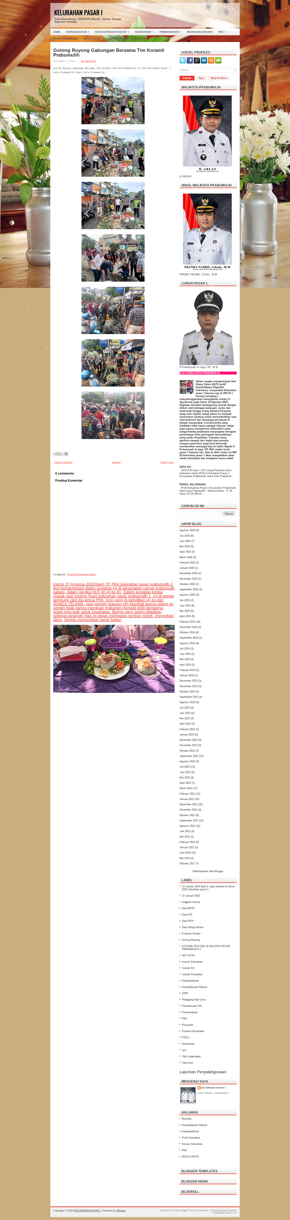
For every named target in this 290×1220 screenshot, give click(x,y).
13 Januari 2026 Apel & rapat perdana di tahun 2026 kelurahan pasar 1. (208, 888)
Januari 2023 (187, 734)
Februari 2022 (187, 793)
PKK (222, 31)
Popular (187, 78)
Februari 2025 (187, 621)
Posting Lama (166, 462)
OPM (185, 993)
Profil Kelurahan (65, 38)
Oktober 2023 (187, 691)
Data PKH (187, 920)
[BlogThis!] (59, 454)
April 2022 (185, 782)
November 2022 (188, 745)
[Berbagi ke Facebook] (66, 454)
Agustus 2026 (187, 530)
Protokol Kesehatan (193, 1031)
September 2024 (189, 637)
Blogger (218, 871)
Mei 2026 (185, 546)
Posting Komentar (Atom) (81, 574)
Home (56, 32)
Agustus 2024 (187, 643)
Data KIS (187, 914)
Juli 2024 (185, 648)
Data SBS (142, 38)
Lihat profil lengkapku (212, 1093)
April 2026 (185, 551)
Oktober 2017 (187, 863)
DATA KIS (185, 466)
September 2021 (189, 820)
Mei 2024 (185, 659)
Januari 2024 (187, 675)
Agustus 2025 (187, 594)
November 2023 (188, 686)
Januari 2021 (187, 847)
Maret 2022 (186, 788)
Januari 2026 (187, 567)
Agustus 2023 (187, 702)
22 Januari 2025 (191, 895)
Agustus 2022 (187, 761)
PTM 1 (186, 1037)
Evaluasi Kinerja (191, 933)
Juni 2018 (185, 852)
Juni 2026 (185, 541)
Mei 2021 (185, 836)
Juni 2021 (185, 831)
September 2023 (189, 696)
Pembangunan (170, 31)
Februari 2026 (187, 562)
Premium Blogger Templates (223, 1210)
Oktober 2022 (187, 750)
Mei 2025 (185, 610)
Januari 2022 (187, 799)
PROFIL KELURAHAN (193, 484)
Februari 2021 (187, 842)
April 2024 (185, 664)
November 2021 (188, 809)
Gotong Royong (191, 939)
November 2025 (188, 578)
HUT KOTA (188, 955)
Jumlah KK (188, 968)
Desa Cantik (93, 38)
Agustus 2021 (187, 825)
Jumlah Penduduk (192, 974)
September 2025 (189, 589)
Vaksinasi (187, 1062)
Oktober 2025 (187, 584)
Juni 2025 (185, 605)
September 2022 (189, 756)
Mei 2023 (185, 718)
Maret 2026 (186, 557)
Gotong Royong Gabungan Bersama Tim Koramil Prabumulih (108, 52)
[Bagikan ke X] (63, 454)
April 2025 (185, 616)
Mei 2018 (185, 858)
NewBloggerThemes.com (224, 1213)
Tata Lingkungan (191, 1056)
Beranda (116, 462)
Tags (201, 78)
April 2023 (185, 723)
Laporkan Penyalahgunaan (203, 1072)
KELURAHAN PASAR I (78, 12)
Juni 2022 (185, 772)
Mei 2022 (185, 777)
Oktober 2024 (187, 632)
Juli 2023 (185, 707)
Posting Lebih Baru (63, 462)
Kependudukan (78, 31)
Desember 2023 (188, 680)
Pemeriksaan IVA (192, 1005)
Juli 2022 (185, 766)
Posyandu (187, 1024)
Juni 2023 (185, 713)
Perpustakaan (190, 1012)
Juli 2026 (185, 535)
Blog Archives (219, 78)
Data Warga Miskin (193, 927)
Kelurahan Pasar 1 (213, 1088)
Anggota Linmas (191, 902)
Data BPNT (188, 908)
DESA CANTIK (190, 1156)
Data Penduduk (118, 38)
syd (184, 1050)
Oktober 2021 (187, 815)
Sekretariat (144, 31)
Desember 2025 (188, 573)
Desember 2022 (188, 739)
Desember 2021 (188, 804)
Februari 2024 (187, 670)
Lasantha (203, 1210)
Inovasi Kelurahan (199, 32)
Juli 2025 (185, 600)
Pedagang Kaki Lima (194, 999)
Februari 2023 (187, 729)
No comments (88, 61)
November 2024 (188, 627)
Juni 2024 (185, 653)
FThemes (174, 1210)
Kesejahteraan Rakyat (112, 31)
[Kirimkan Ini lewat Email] (55, 454)
